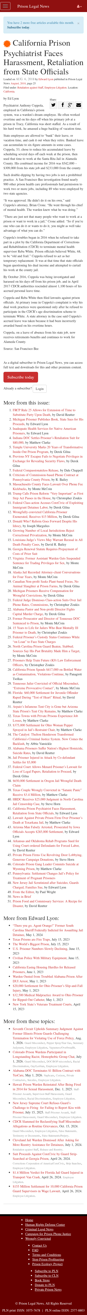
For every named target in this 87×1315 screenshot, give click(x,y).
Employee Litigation (56, 87)
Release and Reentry (51, 1149)
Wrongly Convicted (38, 1238)
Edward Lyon (46, 79)
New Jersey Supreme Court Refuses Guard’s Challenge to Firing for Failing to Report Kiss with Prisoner (47, 1107)
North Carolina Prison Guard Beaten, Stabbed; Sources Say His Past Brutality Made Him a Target (46, 648)
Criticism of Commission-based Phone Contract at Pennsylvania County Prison (45, 477)
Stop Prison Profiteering (48, 1259)
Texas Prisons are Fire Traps (31, 939)
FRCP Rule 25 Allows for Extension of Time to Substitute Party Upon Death (44, 412)
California (8, 91)
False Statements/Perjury (55, 1135)
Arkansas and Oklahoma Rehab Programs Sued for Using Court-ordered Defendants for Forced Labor (46, 843)
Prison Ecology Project (47, 1264)
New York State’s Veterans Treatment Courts (42, 1004)
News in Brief (22, 896)
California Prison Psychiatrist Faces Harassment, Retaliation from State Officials (44, 810)
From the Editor (23, 892)
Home (29, 1220)
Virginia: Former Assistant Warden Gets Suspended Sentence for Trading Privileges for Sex (46, 560)
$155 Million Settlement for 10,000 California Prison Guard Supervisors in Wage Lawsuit (48, 1188)
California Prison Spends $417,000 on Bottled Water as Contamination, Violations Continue (47, 671)
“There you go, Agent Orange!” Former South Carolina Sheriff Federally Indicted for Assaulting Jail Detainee (48, 930)
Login (40, 388)
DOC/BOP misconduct (59, 1061)
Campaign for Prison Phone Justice (48, 1234)
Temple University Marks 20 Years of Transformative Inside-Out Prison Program (48, 449)
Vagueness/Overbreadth (62, 1047)
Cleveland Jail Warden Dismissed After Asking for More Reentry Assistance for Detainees (46, 1142)
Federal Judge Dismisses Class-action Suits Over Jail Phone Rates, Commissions (47, 602)
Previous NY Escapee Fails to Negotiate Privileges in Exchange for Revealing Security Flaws (48, 458)
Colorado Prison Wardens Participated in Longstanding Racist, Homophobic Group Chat (43, 1054)
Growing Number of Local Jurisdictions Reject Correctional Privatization (43, 532)
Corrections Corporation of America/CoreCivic (38, 1163)
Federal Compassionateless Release (35, 470)
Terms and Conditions (46, 1254)
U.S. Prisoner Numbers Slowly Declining (40, 948)
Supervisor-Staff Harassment (47, 1094)
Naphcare (49, 1075)
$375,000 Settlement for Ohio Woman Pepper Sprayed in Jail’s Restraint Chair (43, 727)
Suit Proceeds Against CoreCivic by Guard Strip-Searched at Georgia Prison (45, 1156)
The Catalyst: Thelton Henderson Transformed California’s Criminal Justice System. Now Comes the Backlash (48, 739)
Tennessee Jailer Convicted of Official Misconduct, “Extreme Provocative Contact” (46, 685)
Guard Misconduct (35, 1043)
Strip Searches (73, 1163)
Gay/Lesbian (37, 1066)
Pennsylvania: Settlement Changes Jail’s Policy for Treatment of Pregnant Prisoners (46, 875)
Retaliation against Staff (30, 87)
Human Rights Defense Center (45, 1224)
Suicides (31, 1080)
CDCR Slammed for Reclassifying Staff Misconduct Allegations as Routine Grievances (47, 1123)
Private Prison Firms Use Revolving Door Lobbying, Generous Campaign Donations (47, 857)
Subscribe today (18, 27)
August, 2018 (18, 83)
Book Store (42, 1280)
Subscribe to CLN (46, 1275)
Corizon (60, 1075)
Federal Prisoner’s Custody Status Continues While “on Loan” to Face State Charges (46, 639)
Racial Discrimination (39, 1098)
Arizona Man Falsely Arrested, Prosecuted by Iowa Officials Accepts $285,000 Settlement (46, 829)
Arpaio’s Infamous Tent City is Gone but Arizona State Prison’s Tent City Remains (45, 708)
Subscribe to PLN (46, 1271)
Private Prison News (48, 1289)
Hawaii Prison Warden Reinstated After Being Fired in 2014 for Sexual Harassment (47, 1086)
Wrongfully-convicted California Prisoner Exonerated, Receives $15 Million (40, 514)
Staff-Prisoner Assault (57, 1112)
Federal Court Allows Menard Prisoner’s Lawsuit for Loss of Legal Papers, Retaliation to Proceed (47, 769)
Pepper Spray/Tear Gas (59, 1043)
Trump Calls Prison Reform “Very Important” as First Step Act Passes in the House (48, 495)
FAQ (35, 1250)
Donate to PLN (45, 1285)
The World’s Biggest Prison (31, 944)
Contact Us (39, 1245)
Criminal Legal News (39, 1229)
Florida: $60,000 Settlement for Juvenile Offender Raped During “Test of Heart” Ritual (45, 694)
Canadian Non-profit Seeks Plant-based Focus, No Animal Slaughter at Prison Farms (45, 583)
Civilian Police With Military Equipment (40, 958)
